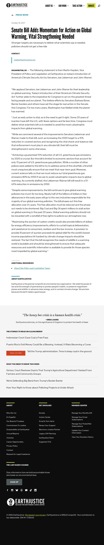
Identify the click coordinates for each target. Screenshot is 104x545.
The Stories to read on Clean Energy (24, 331)
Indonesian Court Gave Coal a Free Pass (27, 337)
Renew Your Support (47, 425)
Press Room (22, 15)
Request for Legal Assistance (18, 454)
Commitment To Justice (16, 425)
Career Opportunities (14, 442)
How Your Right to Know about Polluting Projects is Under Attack (40, 387)
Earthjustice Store (46, 437)
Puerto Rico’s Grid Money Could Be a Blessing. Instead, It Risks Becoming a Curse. (48, 344)
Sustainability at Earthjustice (17, 429)
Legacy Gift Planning (47, 433)
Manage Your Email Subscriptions (79, 418)
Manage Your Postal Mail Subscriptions (81, 424)
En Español (10, 417)
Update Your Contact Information (80, 431)
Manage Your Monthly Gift (82, 413)
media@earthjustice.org (24, 60)
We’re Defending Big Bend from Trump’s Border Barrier (34, 380)
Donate (91, 5)
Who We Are (11, 413)
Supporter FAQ (45, 442)
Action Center (44, 417)
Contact (9, 450)
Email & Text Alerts (46, 421)
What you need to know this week (22, 364)
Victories (10, 437)
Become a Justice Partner (49, 429)
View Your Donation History (82, 437)
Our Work (62, 5)
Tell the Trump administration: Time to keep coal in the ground (59, 351)
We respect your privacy (35, 515)
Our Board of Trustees (15, 421)
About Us (49, 5)
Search (98, 5)
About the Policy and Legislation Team (32, 268)
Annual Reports (12, 433)
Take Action (77, 5)
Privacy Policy (12, 446)
